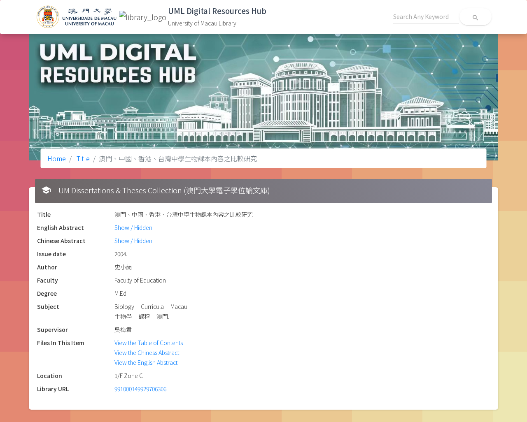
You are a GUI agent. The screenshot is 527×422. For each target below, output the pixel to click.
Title (82, 158)
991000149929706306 (140, 389)
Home (56, 158)
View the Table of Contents (148, 343)
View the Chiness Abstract (146, 352)
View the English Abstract (145, 362)
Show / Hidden (133, 227)
